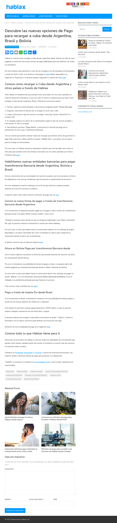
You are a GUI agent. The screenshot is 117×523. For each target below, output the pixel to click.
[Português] (84, 4)
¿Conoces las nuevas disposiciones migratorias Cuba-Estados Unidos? (98, 73)
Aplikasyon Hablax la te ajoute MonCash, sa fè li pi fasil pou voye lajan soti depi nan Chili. (99, 95)
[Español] (88, 4)
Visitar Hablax (13, 16)
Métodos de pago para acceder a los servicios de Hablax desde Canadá (56, 450)
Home (7, 23)
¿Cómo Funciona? (45, 16)
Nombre (8, 499)
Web (55, 499)
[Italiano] (80, 4)
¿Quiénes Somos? (28, 16)
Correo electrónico (36, 499)
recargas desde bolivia (13, 379)
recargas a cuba (55, 375)
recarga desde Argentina (14, 375)
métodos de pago (36, 371)
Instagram (28, 352)
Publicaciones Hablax (28, 47)
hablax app (10, 371)
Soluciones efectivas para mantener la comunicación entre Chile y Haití (21, 450)
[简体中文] (68, 4)
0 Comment (52, 47)
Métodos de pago (17, 23)
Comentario (10, 469)
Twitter (38, 352)
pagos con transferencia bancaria (56, 371)
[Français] (76, 4)
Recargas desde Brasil (31, 379)
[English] (72, 4)
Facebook (19, 352)
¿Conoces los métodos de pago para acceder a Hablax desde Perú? (56, 418)
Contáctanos (62, 16)
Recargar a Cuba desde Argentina (36, 375)
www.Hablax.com (85, 112)
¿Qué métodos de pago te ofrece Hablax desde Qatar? (19, 418)
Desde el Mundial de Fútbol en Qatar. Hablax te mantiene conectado (100, 43)
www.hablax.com (42, 362)
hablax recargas (22, 371)
